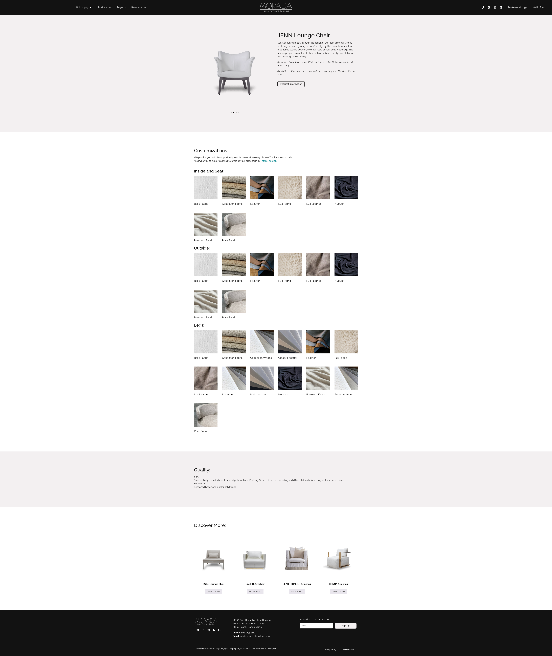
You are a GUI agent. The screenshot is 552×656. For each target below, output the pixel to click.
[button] (231, 112)
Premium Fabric (203, 240)
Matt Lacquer (258, 394)
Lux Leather (313, 203)
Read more (214, 591)
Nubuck (339, 203)
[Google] (219, 630)
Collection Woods (261, 357)
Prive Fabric (229, 240)
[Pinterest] (501, 7)
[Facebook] (488, 7)
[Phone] (482, 7)
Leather (255, 203)
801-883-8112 (248, 632)
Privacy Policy (330, 650)
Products (102, 7)
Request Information (291, 84)
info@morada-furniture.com (255, 636)
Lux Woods (229, 394)
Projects (121, 7)
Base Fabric (201, 203)
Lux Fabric (284, 203)
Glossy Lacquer (287, 357)
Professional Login (517, 7)
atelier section (269, 161)
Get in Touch (539, 7)
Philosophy (82, 7)
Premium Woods (345, 394)
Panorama (136, 7)
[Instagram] (495, 7)
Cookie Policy (348, 650)
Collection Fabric (232, 203)
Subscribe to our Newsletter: (315, 619)
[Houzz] (214, 630)
